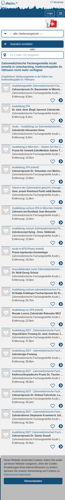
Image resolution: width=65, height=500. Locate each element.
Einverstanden (33, 481)
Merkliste (58, 2)
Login (50, 13)
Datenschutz (11, 474)
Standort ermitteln (21, 44)
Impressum (24, 474)
